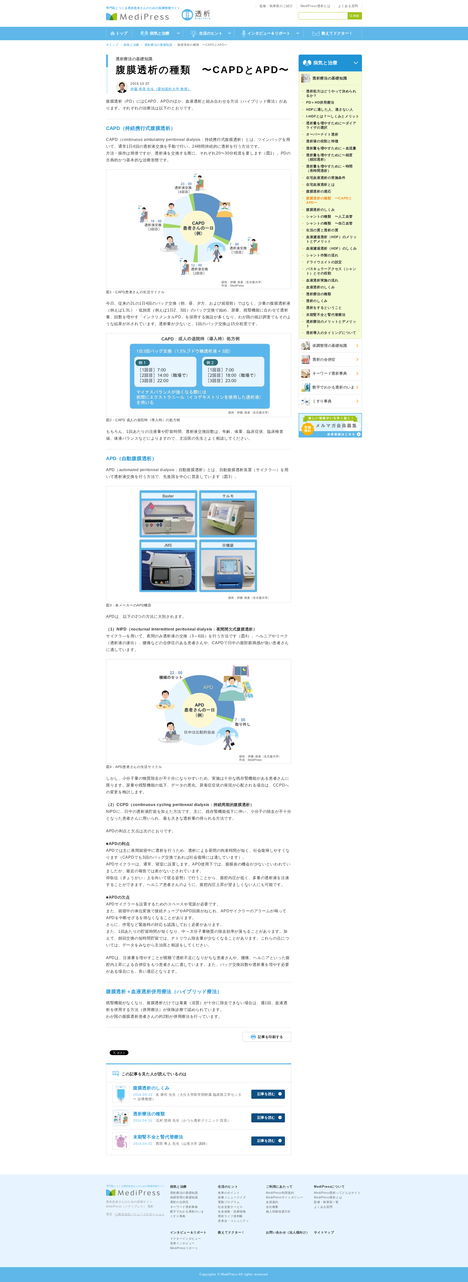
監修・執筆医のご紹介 (276, 6)
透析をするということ (324, 308)
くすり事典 (322, 401)
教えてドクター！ (337, 33)
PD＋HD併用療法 (320, 102)
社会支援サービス (230, 1207)
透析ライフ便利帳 (230, 1216)
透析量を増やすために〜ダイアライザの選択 (331, 125)
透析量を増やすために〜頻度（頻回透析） (329, 157)
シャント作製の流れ (322, 255)
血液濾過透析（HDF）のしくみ (331, 248)
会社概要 (272, 1207)
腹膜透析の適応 (318, 191)
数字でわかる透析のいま (333, 387)
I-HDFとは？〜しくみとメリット (332, 116)
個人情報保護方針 (278, 1211)
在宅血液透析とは (320, 184)
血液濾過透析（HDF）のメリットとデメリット (331, 239)
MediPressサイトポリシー (284, 1197)
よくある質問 (348, 6)
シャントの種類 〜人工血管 (329, 216)
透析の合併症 (323, 359)
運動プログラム (229, 1202)
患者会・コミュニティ (233, 1221)
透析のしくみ (317, 301)
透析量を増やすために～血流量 (331, 148)
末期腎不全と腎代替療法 (326, 315)
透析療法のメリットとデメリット (331, 324)
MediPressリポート (184, 1248)
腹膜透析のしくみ (320, 210)
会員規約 (272, 1202)
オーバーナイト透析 (322, 134)
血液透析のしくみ (320, 287)
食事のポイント (229, 1193)
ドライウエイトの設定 (324, 262)
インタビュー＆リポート (188, 1232)
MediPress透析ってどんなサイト (337, 1193)
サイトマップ (324, 1232)
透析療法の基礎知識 (158, 45)
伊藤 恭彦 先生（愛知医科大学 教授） (160, 89)
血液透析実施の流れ (322, 280)
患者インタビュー (182, 1243)
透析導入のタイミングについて (331, 333)
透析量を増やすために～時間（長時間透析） (329, 168)
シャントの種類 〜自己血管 (329, 223)
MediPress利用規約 (280, 1193)
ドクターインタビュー (185, 1238)
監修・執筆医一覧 (326, 1202)
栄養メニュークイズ (232, 1197)
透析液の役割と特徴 (322, 141)
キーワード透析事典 (329, 373)
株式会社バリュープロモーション (141, 1214)
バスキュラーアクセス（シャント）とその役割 (331, 271)
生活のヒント (228, 1186)
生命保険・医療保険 (232, 1211)
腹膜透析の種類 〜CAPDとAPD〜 (329, 200)
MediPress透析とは (316, 6)
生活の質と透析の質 (322, 230)
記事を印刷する (270, 1037)
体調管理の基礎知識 (329, 345)
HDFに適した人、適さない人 (329, 109)
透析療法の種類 (318, 294)
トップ (121, 33)
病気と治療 (131, 45)
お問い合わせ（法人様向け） (287, 1232)
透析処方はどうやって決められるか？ (331, 93)
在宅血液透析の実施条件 (326, 178)
